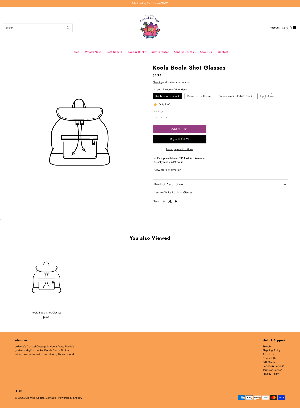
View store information (167, 169)
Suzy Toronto (159, 52)
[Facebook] (16, 391)
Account (275, 27)
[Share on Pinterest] (175, 200)
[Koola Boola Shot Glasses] (46, 277)
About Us (206, 52)
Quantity (158, 111)
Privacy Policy (271, 373)
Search (267, 346)
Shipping (158, 82)
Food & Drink (136, 52)
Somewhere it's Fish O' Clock (235, 96)
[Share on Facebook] (164, 200)
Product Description (168, 184)
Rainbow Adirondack (167, 96)
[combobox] (38, 27)
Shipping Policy (271, 350)
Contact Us (269, 358)
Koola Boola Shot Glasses (46, 312)
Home (75, 52)
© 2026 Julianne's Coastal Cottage (35, 397)
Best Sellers (114, 52)
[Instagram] (20, 391)
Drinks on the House (199, 96)
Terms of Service (272, 370)
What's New (93, 52)
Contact (223, 52)
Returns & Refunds (273, 366)
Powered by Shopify (70, 397)
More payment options (179, 149)
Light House (267, 96)
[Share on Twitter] (170, 200)
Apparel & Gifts (184, 52)
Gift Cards (269, 362)
